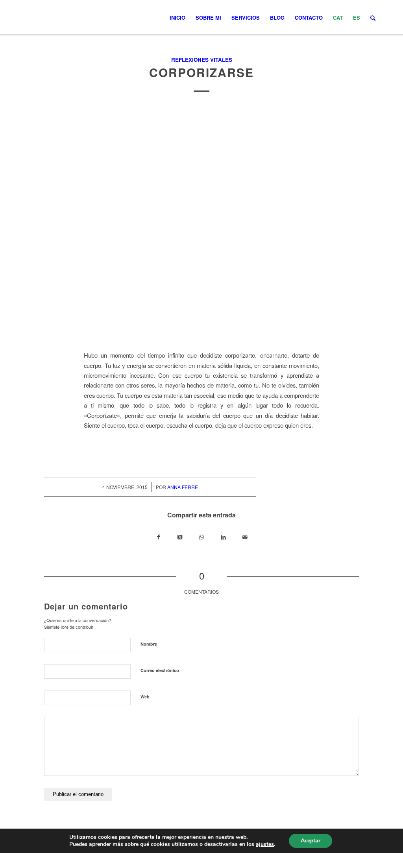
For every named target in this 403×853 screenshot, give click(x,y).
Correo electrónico (159, 670)
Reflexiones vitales (201, 59)
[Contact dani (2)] (201, 223)
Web (145, 697)
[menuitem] (177, 17)
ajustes (265, 844)
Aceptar (310, 840)
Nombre (148, 644)
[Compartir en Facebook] (158, 537)
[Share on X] (180, 537)
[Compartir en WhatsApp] (202, 537)
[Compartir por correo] (245, 537)
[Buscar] (373, 17)
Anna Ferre (182, 487)
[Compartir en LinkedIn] (223, 537)
